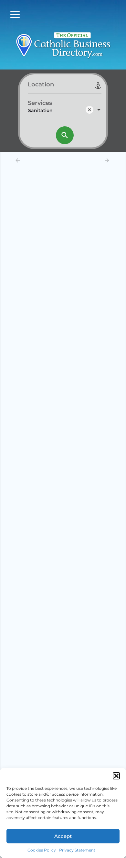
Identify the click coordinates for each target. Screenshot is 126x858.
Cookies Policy (41, 850)
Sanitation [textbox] (40, 110)
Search (65, 135)
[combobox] (64, 110)
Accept (63, 836)
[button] (116, 776)
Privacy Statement (77, 850)
